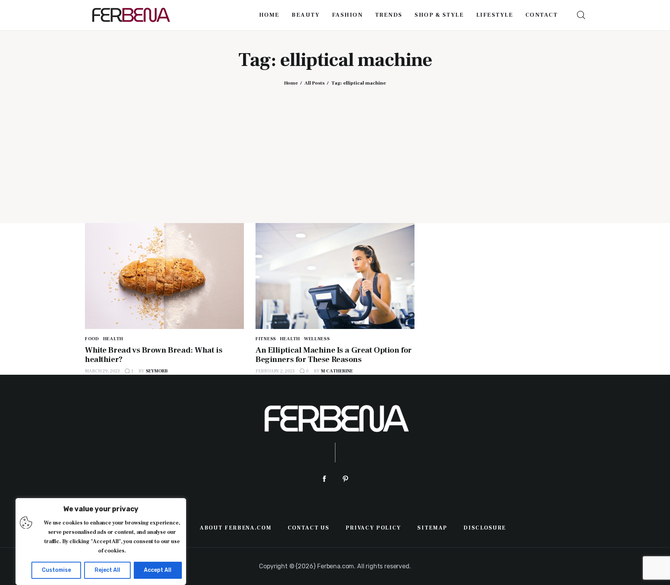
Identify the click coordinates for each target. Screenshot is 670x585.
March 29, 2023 (102, 371)
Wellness (317, 339)
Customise (56, 570)
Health (113, 339)
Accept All (157, 570)
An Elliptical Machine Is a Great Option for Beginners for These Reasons (334, 355)
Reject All (107, 570)
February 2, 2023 (275, 371)
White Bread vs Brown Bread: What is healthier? (153, 355)
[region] (101, 541)
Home (291, 83)
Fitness (266, 339)
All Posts (314, 83)
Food (92, 339)
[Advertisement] (335, 148)
